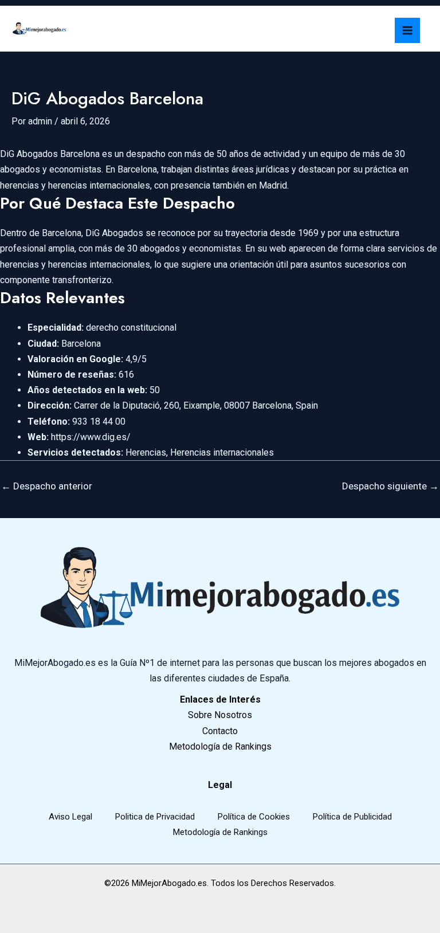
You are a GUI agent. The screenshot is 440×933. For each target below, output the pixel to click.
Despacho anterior (46, 486)
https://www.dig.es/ (91, 437)
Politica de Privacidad (155, 817)
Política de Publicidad (352, 817)
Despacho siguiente (390, 486)
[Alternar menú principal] (407, 30)
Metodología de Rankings (220, 832)
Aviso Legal (70, 817)
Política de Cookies (254, 817)
